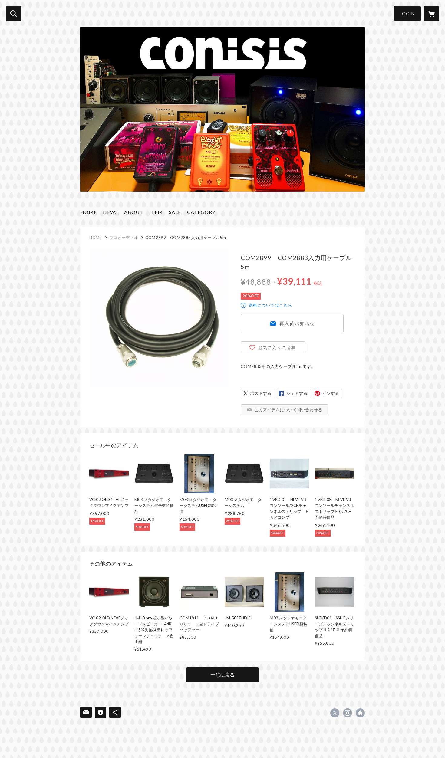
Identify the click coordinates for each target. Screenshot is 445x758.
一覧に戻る (222, 675)
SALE (175, 212)
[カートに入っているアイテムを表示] (431, 13)
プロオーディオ (123, 237)
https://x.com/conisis (334, 712)
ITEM (156, 212)
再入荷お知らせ (297, 323)
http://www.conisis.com (360, 712)
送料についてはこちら (270, 305)
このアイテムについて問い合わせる (288, 409)
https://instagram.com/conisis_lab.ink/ (347, 712)
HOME (88, 212)
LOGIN (407, 13)
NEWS (110, 212)
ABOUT (133, 212)
